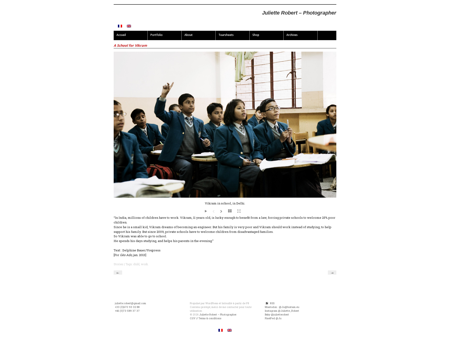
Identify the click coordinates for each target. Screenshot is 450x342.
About (188, 35)
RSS (272, 303)
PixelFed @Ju (273, 318)
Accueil (121, 35)
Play (206, 212)
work (144, 264)
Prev (214, 212)
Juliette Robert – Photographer (299, 13)
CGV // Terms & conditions (205, 318)
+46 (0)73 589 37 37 (127, 310)
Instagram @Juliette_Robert (282, 310)
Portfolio (156, 35)
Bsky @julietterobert (277, 314)
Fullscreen (238, 211)
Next (221, 212)
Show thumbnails (230, 211)
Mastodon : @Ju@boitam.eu (282, 307)
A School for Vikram (130, 45)
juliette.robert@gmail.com (130, 303)
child (136, 264)
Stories (118, 264)
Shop (255, 35)
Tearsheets (226, 35)
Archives (292, 35)
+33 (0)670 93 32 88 (127, 307)
